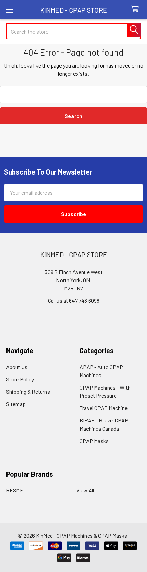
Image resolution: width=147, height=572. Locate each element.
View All (85, 490)
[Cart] (136, 9)
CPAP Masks (94, 441)
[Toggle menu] (9, 9)
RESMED (16, 490)
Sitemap (16, 404)
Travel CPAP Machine (104, 408)
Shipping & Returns (28, 391)
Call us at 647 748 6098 (73, 300)
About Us (16, 367)
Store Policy (20, 379)
